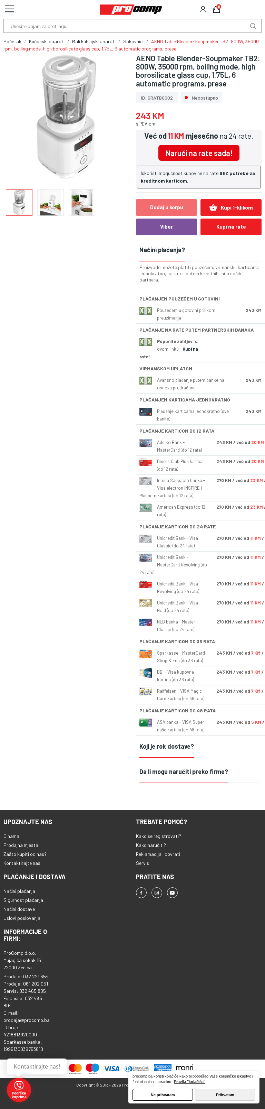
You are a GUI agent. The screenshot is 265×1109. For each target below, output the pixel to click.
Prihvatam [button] (225, 1095)
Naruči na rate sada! (199, 152)
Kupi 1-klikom (231, 207)
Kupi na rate (231, 226)
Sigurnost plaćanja (23, 900)
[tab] (200, 250)
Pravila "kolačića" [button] (189, 1082)
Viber (166, 226)
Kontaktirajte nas (21, 863)
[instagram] (156, 892)
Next (113, 118)
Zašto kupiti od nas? (25, 854)
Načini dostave (19, 909)
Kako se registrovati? (158, 836)
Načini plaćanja (19, 891)
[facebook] (141, 892)
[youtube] (172, 892)
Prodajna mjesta (20, 845)
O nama (11, 836)
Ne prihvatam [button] (163, 1095)
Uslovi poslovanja (21, 918)
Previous (20, 118)
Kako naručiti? (151, 845)
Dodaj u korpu (166, 207)
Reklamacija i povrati (158, 854)
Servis (142, 863)
